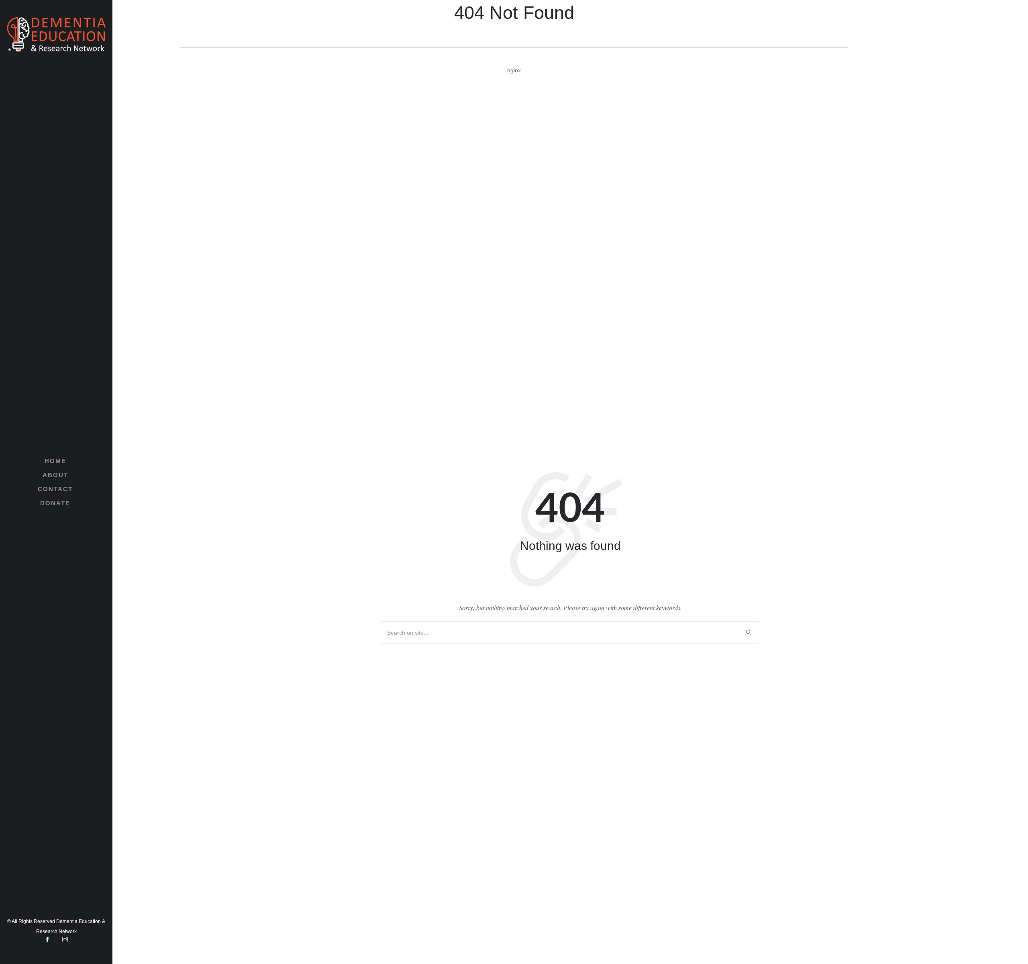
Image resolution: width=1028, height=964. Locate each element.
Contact (55, 489)
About (55, 475)
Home (55, 460)
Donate (55, 503)
